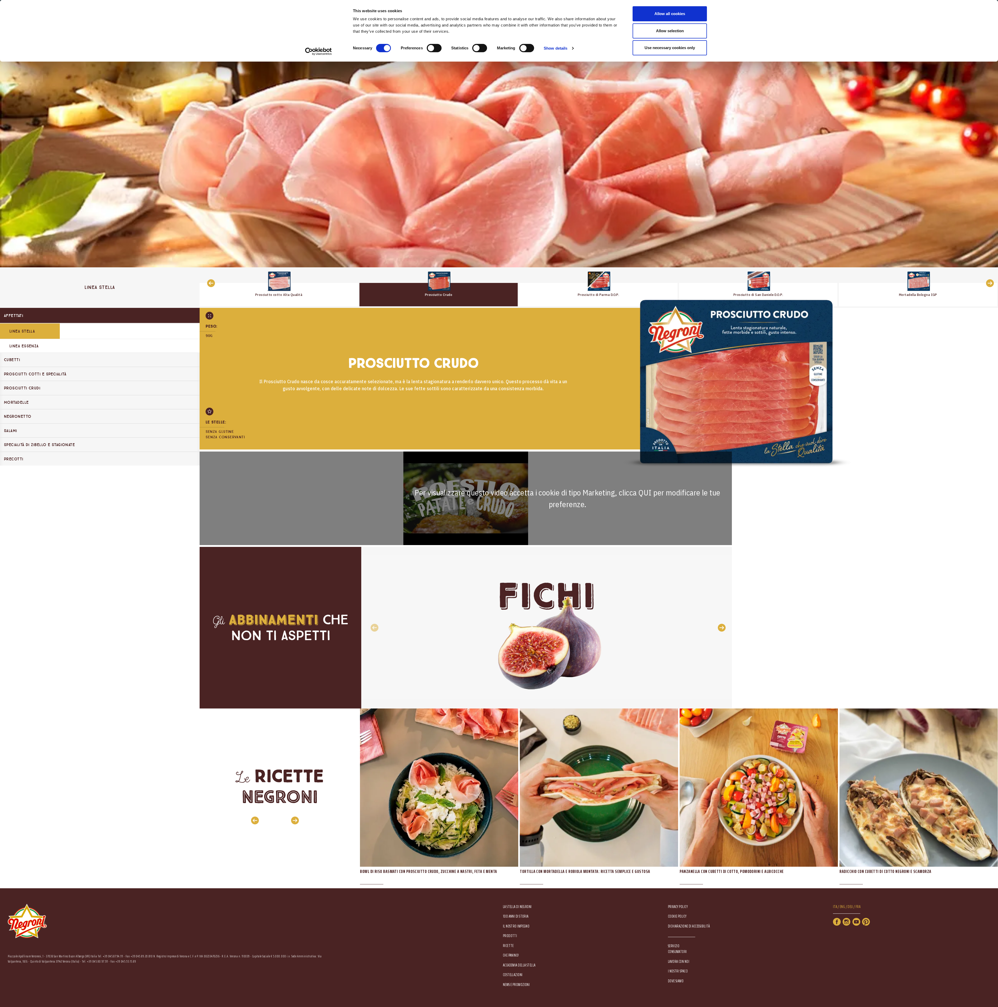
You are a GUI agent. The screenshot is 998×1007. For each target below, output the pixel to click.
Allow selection (670, 31)
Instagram (846, 922)
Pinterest (866, 922)
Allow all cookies (669, 13)
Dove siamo (676, 981)
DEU (850, 907)
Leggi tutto (279, 286)
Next (720, 627)
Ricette (508, 946)
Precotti (13, 459)
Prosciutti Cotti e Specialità (35, 374)
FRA (858, 907)
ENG (842, 907)
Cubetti (12, 359)
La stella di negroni (517, 907)
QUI (645, 492)
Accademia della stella (519, 965)
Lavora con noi (678, 962)
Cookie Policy (677, 916)
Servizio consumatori (677, 949)
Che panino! (511, 955)
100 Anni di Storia (516, 916)
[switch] (434, 48)
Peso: (212, 326)
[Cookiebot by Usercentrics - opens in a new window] (318, 51)
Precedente (209, 283)
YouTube (856, 922)
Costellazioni (513, 975)
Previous (373, 627)
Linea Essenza (24, 346)
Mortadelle (16, 402)
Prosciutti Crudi (22, 388)
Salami (10, 430)
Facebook (837, 922)
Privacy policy (678, 907)
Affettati (13, 315)
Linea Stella (22, 331)
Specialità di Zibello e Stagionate (39, 444)
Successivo (988, 283)
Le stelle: (216, 422)
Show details (555, 48)
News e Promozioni (516, 985)
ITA (835, 907)
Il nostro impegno (516, 926)
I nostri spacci (678, 971)
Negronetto (17, 416)
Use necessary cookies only (670, 47)
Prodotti (510, 936)
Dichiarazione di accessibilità (689, 926)
